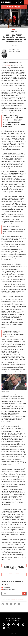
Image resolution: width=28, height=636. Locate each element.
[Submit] (24, 593)
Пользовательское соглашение (14, 618)
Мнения (14, 31)
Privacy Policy (15, 599)
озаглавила (7, 65)
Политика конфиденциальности (14, 620)
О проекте (13, 616)
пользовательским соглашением (20, 596)
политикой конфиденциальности (8, 597)
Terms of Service (21, 599)
